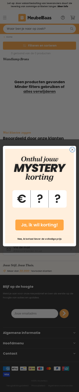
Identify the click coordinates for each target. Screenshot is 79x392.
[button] (39, 192)
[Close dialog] (72, 149)
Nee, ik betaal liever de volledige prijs (39, 238)
